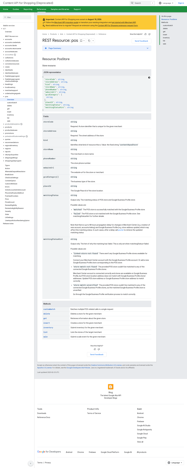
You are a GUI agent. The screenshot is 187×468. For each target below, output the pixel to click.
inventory (48, 327)
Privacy (48, 463)
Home (5, 9)
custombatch (49, 309)
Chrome (140, 417)
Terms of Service (94, 413)
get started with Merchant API (124, 22)
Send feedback (141, 41)
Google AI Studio (143, 426)
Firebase (140, 421)
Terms (39, 463)
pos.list (121, 230)
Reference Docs (43, 417)
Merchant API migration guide (66, 22)
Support (77, 9)
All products (141, 452)
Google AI (128, 452)
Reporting (28, 9)
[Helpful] (145, 34)
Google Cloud (142, 434)
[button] (16, 28)
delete (46, 314)
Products (53, 34)
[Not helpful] (149, 34)
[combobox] (142, 3)
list (45, 332)
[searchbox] (17, 17)
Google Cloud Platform (110, 452)
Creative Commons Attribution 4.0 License (106, 365)
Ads (61, 34)
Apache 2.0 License (44, 368)
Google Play (142, 438)
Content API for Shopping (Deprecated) (28, 3)
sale (45, 336)
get (45, 318)
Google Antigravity (144, 430)
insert (46, 323)
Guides (16, 9)
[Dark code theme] (149, 78)
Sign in (181, 3)
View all (140, 442)
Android (140, 413)
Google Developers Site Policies (78, 368)
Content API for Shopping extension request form (118, 25)
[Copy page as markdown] (89, 41)
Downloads (41, 413)
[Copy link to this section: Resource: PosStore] (72, 59)
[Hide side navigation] (30, 463)
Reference (41, 9)
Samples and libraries (60, 9)
